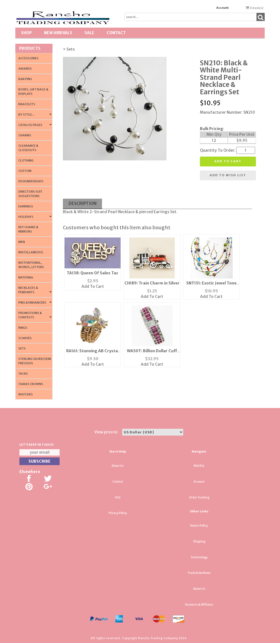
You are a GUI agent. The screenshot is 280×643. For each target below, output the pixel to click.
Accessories (28, 58)
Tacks (23, 373)
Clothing (26, 160)
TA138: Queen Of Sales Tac (92, 273)
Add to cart (227, 161)
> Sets (69, 49)
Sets (22, 348)
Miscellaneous (30, 252)
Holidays (25, 217)
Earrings (25, 206)
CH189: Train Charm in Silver (152, 283)
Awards (25, 69)
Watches (25, 394)
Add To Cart (92, 286)
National (26, 277)
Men (21, 242)
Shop (26, 32)
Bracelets (26, 104)
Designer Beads (30, 181)
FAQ (118, 497)
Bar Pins (25, 79)
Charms (24, 135)
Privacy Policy (118, 513)
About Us (118, 466)
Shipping (199, 541)
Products (29, 48)
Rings (22, 328)
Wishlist (199, 466)
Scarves (25, 338)
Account (222, 8)
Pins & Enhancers (32, 302)
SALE (89, 32)
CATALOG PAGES (30, 125)
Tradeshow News (199, 573)
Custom (24, 171)
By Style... (26, 114)
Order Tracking (199, 497)
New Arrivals (58, 32)
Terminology (199, 557)
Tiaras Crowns (30, 384)
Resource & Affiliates (199, 604)
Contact (116, 32)
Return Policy (199, 525)
